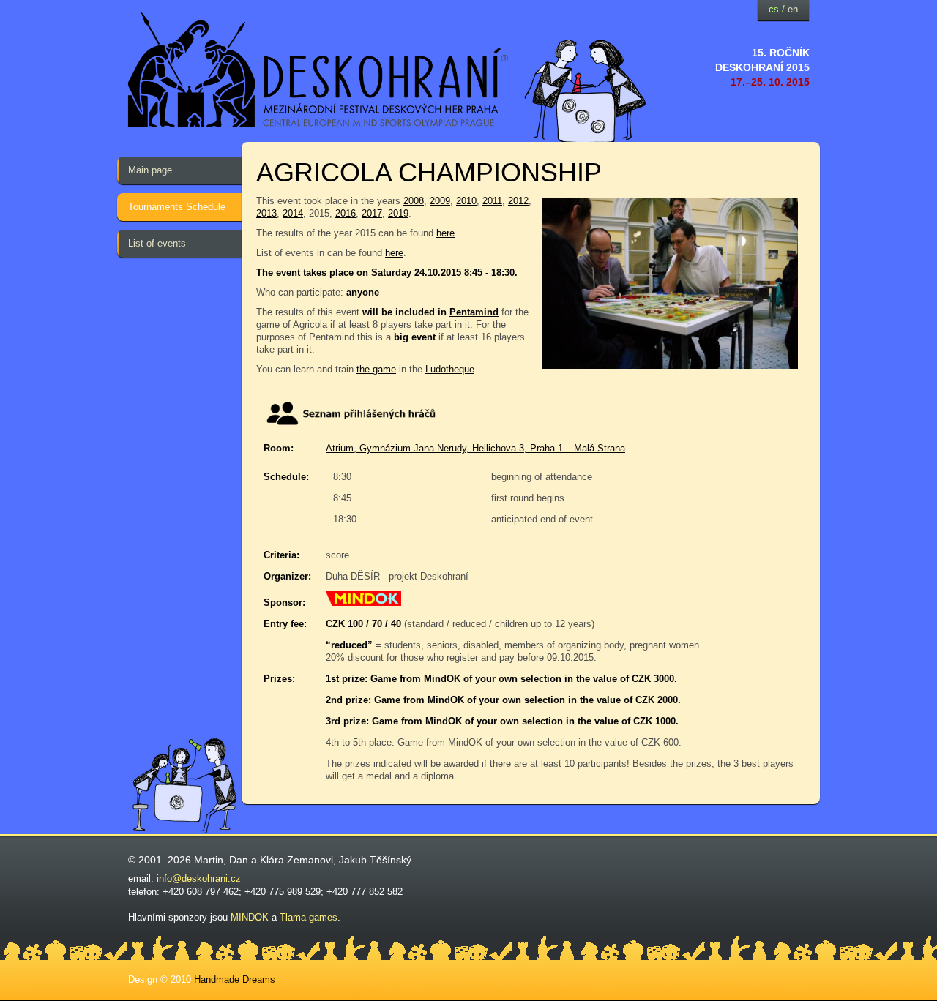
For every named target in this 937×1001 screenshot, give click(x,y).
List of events (157, 243)
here (445, 233)
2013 (266, 213)
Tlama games (308, 917)
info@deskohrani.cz (199, 878)
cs (774, 9)
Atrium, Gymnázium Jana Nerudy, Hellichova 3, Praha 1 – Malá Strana (475, 448)
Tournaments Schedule (176, 206)
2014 (293, 213)
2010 (466, 200)
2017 (372, 213)
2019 (398, 213)
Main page (150, 170)
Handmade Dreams (234, 979)
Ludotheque (449, 369)
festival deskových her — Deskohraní (318, 69)
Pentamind (474, 312)
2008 (413, 200)
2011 (492, 200)
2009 (440, 200)
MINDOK (250, 917)
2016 (345, 213)
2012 (518, 200)
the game (376, 369)
